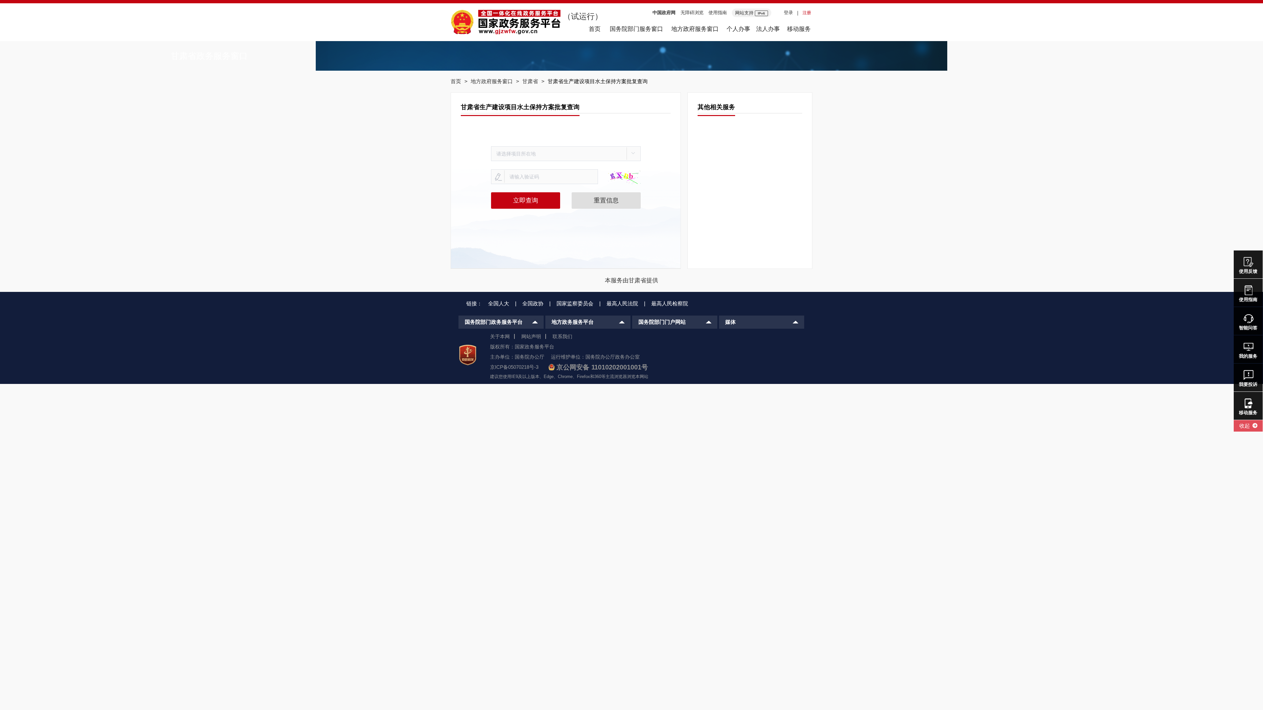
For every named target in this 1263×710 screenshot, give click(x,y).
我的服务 (1248, 356)
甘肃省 (530, 81)
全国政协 (532, 303)
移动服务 (799, 29)
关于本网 (500, 336)
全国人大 (498, 303)
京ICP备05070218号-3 (514, 367)
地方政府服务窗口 (695, 29)
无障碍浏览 (692, 12)
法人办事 (768, 29)
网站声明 (531, 336)
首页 (595, 29)
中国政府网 (664, 12)
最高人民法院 (622, 303)
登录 (788, 12)
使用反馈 (1248, 271)
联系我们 (562, 336)
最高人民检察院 (669, 303)
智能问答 (1248, 327)
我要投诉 (1248, 384)
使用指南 (717, 12)
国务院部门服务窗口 (636, 29)
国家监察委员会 (575, 303)
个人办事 (738, 29)
